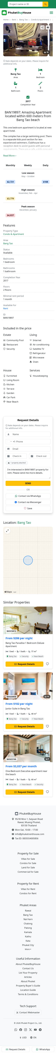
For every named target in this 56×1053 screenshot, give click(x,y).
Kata (28, 940)
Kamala (28, 932)
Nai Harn (28, 919)
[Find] (45, 4)
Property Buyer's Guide (28, 985)
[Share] (42, 27)
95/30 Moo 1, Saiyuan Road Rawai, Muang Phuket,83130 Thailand (29, 822)
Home (6, 19)
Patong (28, 927)
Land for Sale (28, 867)
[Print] (48, 27)
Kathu (28, 936)
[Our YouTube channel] (35, 1030)
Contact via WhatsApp (29, 496)
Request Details (17, 1049)
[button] (28, 949)
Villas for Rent (28, 889)
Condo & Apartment (40, 19)
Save (29, 508)
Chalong (28, 923)
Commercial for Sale (28, 871)
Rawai (28, 910)
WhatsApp (44, 1049)
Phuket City (28, 945)
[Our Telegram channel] (40, 1030)
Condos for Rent (28, 893)
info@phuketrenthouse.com (29, 834)
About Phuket (28, 981)
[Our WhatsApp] (15, 1030)
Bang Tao (23, 19)
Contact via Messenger (29, 502)
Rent (14, 19)
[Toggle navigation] (51, 12)
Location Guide (28, 989)
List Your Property (28, 972)
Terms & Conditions (28, 994)
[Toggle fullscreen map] (7, 531)
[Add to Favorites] (47, 664)
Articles (28, 977)
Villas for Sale (28, 858)
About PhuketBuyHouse (28, 964)
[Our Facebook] (20, 1030)
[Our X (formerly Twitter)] (30, 1030)
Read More (9, 155)
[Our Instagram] (25, 1030)
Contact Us (28, 968)
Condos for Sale (28, 863)
